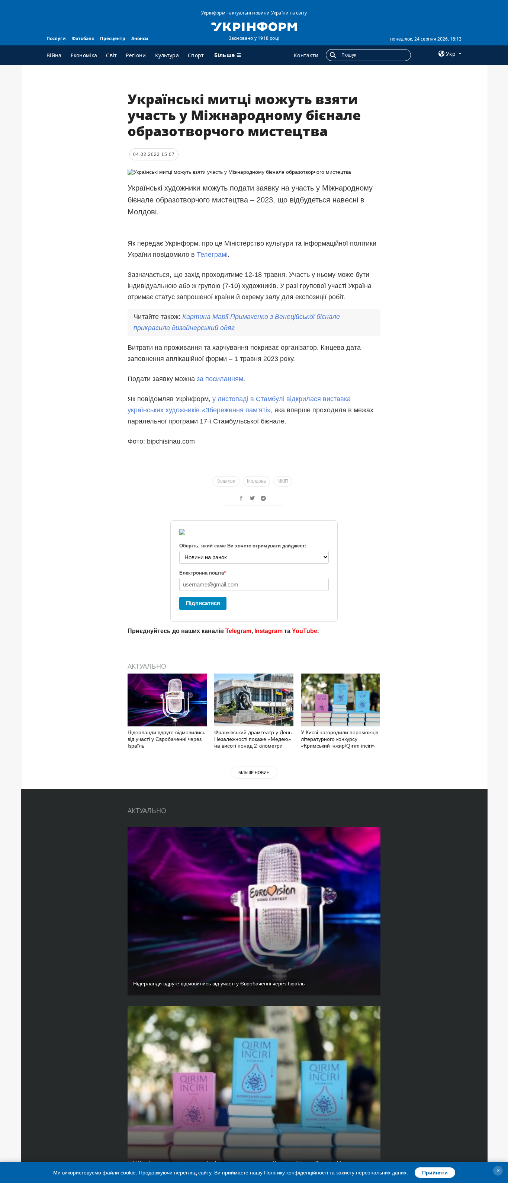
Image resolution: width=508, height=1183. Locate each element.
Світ (111, 55)
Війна (54, 55)
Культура (167, 55)
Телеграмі (212, 254)
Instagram (268, 631)
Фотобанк (83, 38)
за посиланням (220, 379)
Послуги (56, 38)
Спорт (196, 55)
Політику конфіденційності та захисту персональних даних (335, 1173)
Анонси (139, 38)
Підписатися (203, 603)
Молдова (256, 481)
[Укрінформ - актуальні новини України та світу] (253, 26)
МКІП (282, 481)
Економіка (84, 55)
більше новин (254, 772)
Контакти (306, 55)
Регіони (136, 55)
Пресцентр (112, 38)
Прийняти (435, 1173)
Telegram (238, 631)
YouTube (304, 631)
